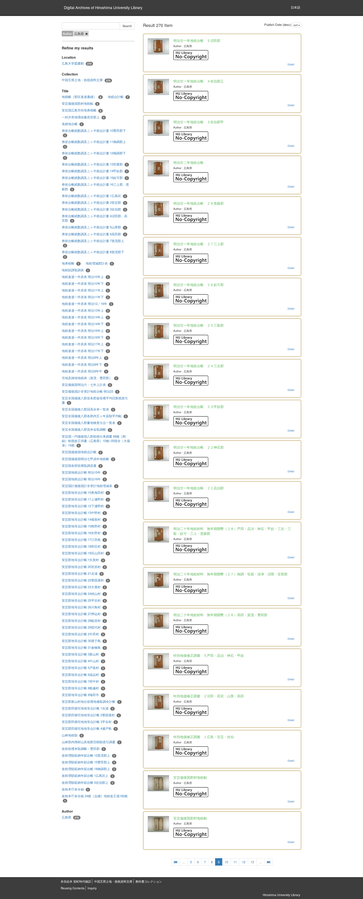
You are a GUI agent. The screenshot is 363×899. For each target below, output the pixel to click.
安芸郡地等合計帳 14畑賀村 (83, 519)
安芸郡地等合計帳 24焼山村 (83, 593)
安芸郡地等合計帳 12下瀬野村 (85, 506)
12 (243, 862)
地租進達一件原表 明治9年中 (84, 371)
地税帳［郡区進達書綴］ (81, 96)
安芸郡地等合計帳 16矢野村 (83, 533)
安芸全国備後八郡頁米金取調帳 (86, 429)
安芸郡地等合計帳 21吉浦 (82, 573)
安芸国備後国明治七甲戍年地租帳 (88, 459)
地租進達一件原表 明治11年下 (85, 297)
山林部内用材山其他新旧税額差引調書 (91, 742)
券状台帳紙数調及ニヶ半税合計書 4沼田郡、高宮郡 (94, 218)
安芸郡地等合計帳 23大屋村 (83, 587)
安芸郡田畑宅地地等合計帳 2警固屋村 (91, 715)
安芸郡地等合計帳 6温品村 (83, 674)
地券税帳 (70, 263)
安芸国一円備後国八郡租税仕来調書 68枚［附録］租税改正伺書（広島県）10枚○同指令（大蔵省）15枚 (96, 441)
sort (295, 25)
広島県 (70, 817)
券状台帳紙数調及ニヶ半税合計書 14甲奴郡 (95, 171)
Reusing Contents (72, 888)
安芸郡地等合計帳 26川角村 (83, 607)
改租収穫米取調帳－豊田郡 (83, 748)
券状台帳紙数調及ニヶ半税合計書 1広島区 (94, 195)
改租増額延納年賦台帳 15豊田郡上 (88, 762)
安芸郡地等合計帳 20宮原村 (83, 566)
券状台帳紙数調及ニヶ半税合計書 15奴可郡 (95, 177)
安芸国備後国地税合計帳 (81, 452)
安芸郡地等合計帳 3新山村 (83, 654)
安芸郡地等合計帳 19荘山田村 (85, 553)
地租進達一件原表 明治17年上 (85, 344)
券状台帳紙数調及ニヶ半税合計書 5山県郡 (94, 227)
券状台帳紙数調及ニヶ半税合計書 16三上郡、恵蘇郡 (95, 186)
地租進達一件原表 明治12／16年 (87, 303)
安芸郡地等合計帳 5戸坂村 (83, 667)
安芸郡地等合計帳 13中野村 (83, 512)
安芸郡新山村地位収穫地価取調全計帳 (91, 701)
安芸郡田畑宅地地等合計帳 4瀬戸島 (89, 728)
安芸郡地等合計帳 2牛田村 (83, 634)
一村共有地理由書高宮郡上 (83, 117)
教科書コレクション (148, 881)
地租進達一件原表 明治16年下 (85, 337)
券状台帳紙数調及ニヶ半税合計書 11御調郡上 (94, 143)
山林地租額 (72, 735)
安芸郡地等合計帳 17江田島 (83, 539)
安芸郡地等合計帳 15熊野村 (83, 526)
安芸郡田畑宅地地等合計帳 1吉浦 (87, 708)
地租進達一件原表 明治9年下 (84, 364)
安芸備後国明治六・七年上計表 (86, 384)
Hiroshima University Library (281, 895)
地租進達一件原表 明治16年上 (85, 330)
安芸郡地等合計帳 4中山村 (83, 661)
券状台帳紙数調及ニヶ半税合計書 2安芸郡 (94, 202)
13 (252, 862)
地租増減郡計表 (99, 263)
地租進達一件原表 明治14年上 (85, 317)
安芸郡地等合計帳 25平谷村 (83, 600)
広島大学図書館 (77, 63)
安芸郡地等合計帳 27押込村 (83, 614)
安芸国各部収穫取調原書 (81, 465)
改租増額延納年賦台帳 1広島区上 (87, 775)
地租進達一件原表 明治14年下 (85, 324)
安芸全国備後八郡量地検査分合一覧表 (91, 422)
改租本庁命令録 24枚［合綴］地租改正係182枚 (95, 798)
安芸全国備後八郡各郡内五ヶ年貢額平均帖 (94, 416)
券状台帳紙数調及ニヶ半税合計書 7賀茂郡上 (93, 243)
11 (235, 862)
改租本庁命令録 (75, 789)
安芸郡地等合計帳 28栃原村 (83, 620)
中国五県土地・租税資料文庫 (86, 80)
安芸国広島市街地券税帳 (81, 110)
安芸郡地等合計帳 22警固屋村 (85, 580)
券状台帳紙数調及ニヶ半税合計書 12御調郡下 (94, 155)
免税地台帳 (72, 124)
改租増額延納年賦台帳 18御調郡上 (88, 769)
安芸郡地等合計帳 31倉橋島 (83, 647)
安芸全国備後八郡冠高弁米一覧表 (88, 409)
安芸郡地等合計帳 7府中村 (83, 681)
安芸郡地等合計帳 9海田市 (83, 694)
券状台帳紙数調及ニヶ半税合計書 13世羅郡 (95, 164)
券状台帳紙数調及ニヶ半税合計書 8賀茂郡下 (93, 254)
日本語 (295, 7)
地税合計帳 (118, 96)
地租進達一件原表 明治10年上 (85, 276)
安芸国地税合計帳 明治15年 (83, 472)
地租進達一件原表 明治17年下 (85, 350)
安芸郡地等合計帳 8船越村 (83, 688)
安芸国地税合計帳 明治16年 (83, 479)
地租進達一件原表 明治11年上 (85, 290)
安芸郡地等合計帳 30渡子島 (83, 640)
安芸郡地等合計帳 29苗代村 (83, 627)
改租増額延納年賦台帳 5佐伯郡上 (87, 782)
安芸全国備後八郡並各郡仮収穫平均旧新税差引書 (95, 400)
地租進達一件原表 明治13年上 (85, 310)
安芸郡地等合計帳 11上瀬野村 (85, 499)
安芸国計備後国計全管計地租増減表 (89, 485)
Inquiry (92, 888)
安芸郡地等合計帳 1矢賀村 (83, 559)
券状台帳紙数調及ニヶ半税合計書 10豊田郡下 (94, 132)
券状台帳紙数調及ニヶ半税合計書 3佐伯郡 (94, 209)
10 (226, 862)
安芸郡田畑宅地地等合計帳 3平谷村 (89, 721)
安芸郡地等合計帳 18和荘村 (83, 546)
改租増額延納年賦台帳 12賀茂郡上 (88, 755)
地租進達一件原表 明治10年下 (85, 283)
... (183, 862)
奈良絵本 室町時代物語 (76, 881)
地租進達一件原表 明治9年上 (84, 357)
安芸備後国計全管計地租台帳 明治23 (90, 391)
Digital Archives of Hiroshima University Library (103, 7)
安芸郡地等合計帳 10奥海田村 (85, 492)
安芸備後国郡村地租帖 (80, 103)
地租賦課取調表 (75, 270)
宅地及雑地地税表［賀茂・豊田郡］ (89, 378)
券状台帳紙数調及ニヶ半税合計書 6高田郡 (94, 234)
